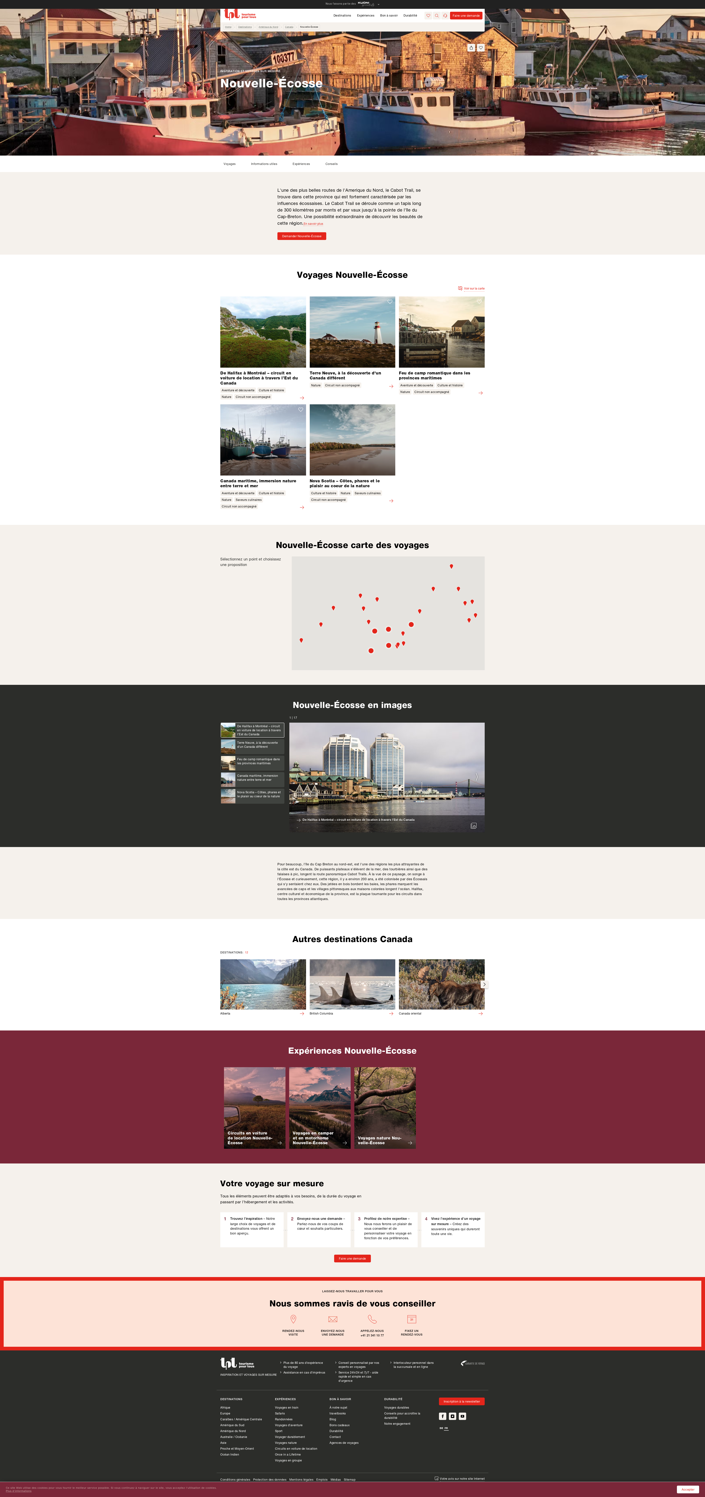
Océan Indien (229, 1454)
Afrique (225, 1407)
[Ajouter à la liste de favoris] (481, 48)
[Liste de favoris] (428, 15)
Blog (333, 1419)
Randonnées (284, 1419)
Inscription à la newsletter (462, 1401)
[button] (437, 15)
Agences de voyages (344, 1442)
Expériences (366, 15)
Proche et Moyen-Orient (237, 1448)
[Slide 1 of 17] (387, 778)
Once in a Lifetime (288, 1454)
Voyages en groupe (288, 1460)
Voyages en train (287, 1407)
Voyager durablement (290, 1436)
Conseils (332, 163)
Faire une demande (352, 1258)
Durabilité (410, 15)
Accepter (688, 1489)
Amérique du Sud (232, 1425)
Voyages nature (286, 1442)
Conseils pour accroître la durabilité (402, 1415)
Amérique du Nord (268, 27)
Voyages (230, 163)
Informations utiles (264, 163)
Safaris (280, 1413)
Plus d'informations (19, 1490)
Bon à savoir (389, 15)
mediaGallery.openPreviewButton (473, 825)
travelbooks (338, 1413)
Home (228, 27)
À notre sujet (338, 1407)
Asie (223, 1442)
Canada (289, 27)
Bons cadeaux (340, 1425)
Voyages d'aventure (289, 1425)
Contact (335, 1436)
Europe (225, 1413)
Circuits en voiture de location (296, 1448)
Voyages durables (396, 1407)
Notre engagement (397, 1423)
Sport (279, 1431)
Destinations (342, 15)
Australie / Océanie (233, 1436)
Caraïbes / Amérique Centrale (241, 1419)
